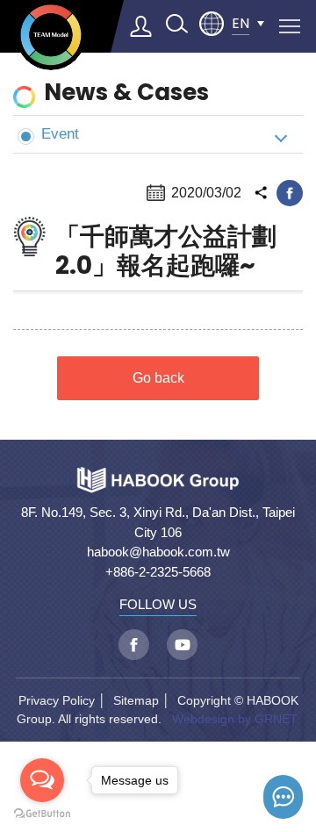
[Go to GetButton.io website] (42, 814)
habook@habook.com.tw (158, 551)
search (176, 23)
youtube (182, 644)
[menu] (289, 26)
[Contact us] (283, 797)
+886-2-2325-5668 (158, 571)
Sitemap (136, 700)
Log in (141, 26)
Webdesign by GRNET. (235, 719)
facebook (289, 193)
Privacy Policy (56, 700)
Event (60, 133)
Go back (158, 377)
